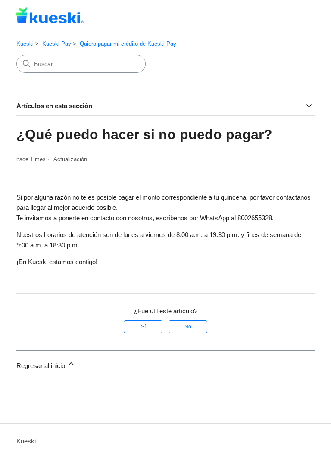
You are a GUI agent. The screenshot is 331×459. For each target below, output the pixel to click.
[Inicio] (50, 15)
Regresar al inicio (41, 365)
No (187, 327)
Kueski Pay (56, 44)
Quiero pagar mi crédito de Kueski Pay (128, 44)
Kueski (25, 44)
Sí (143, 327)
